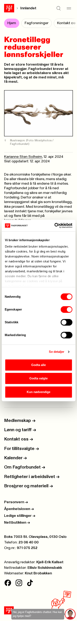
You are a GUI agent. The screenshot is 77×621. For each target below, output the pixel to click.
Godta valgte (38, 378)
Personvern (16, 502)
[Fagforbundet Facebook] (7, 583)
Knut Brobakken (38, 573)
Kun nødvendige (38, 392)
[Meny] (69, 8)
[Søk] (58, 8)
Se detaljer (56, 351)
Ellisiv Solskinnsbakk (45, 568)
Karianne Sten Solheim (23, 157)
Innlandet (28, 8)
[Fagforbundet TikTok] (30, 583)
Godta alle (38, 365)
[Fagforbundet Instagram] (19, 583)
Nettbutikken (17, 522)
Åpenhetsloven (19, 509)
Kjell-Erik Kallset (49, 562)
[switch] (66, 309)
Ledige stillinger (19, 516)
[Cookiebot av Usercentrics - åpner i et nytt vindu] (54, 225)
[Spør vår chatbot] (70, 614)
